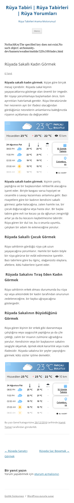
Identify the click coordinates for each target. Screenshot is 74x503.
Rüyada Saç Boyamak (54, 451)
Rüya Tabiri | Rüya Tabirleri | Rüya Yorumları (37, 10)
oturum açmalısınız (46, 474)
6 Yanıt (8, 73)
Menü (37, 31)
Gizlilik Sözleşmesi (14, 496)
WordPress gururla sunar (40, 496)
